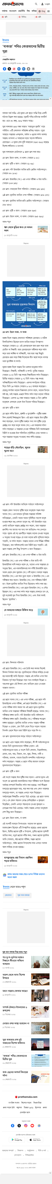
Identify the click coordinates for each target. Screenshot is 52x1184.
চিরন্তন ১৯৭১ (28, 1107)
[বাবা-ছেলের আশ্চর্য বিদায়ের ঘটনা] (40, 1077)
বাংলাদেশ (12, 11)
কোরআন (8, 895)
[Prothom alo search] (36, 4)
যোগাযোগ (17, 1155)
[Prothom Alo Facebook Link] (14, 1126)
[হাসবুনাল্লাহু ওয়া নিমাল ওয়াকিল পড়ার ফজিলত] (43, 859)
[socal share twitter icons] (9, 70)
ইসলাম (6, 40)
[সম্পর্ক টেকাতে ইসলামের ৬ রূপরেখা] (40, 1012)
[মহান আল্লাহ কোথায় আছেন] (40, 996)
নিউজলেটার (29, 1155)
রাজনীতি (21, 11)
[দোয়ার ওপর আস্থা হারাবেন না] (40, 1028)
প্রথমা (45, 1107)
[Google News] (39, 1126)
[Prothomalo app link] (17, 1140)
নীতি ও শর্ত (42, 1151)
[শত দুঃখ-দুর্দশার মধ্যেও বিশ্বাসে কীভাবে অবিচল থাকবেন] (40, 962)
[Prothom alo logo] (26, 1097)
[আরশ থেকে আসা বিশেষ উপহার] (40, 979)
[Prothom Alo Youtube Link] (33, 1126)
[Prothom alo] (12, 4)
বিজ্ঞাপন (20, 1151)
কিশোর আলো (26, 1103)
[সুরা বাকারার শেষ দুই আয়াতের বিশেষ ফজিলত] (40, 1044)
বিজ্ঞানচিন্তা (37, 1103)
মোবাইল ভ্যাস (25, 1112)
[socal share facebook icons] (5, 70)
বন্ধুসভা (19, 1107)
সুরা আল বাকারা (24, 895)
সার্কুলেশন (30, 1151)
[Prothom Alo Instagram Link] (27, 1126)
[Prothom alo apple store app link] (35, 1140)
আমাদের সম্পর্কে (8, 1151)
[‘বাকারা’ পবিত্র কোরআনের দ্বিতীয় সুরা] (40, 1061)
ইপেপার (38, 1107)
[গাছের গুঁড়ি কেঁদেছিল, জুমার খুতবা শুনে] (43, 449)
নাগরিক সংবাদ (14, 1103)
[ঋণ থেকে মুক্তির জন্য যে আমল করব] (43, 229)
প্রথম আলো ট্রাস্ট (9, 1107)
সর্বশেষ (4, 11)
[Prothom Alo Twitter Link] (20, 1126)
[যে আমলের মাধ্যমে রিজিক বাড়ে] (43, 612)
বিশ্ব (28, 11)
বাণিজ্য (34, 11)
